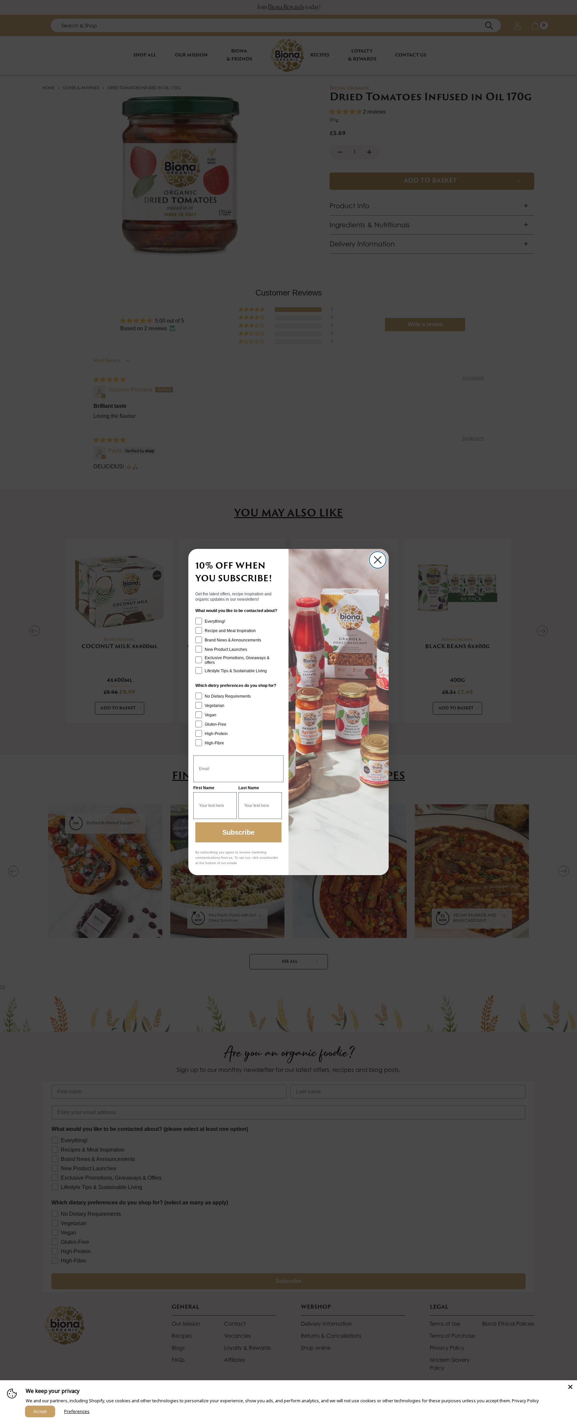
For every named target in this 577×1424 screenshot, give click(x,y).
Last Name (248, 788)
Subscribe (238, 832)
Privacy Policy (525, 1401)
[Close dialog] (377, 560)
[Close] (570, 1387)
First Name (203, 788)
